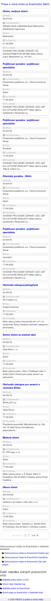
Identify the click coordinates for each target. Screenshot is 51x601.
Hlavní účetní (10, 487)
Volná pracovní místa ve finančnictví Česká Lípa (26, 552)
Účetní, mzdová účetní (15, 11)
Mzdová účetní (11, 437)
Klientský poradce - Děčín (17, 176)
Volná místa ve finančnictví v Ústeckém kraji (22, 592)
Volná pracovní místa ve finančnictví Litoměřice (26, 557)
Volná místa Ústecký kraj (13, 583)
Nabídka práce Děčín (12, 579)
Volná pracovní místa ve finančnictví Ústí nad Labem (24, 563)
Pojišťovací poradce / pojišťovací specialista (21, 65)
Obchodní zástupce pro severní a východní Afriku (21, 386)
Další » (34, 535)
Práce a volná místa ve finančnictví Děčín (25, 4)
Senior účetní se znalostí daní (19, 334)
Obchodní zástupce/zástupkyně (20, 285)
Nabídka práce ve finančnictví (16, 588)
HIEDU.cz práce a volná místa (29, 599)
